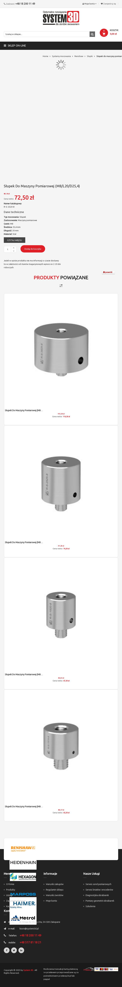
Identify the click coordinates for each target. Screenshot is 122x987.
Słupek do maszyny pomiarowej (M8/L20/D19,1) (28, 674)
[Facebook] (7, 950)
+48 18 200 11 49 (25, 3)
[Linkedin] (21, 950)
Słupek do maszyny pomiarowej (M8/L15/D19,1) (28, 806)
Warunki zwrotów (54, 895)
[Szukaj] (92, 34)
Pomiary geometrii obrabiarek (100, 901)
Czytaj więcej (14, 240)
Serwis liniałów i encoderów (99, 889)
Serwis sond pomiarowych (98, 884)
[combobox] (49, 34)
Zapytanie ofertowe (16, 901)
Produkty (10, 889)
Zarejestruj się (109, 4)
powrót (108, 272)
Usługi (9, 895)
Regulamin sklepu (54, 889)
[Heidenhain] (23, 862)
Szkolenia (90, 906)
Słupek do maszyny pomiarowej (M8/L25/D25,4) (28, 542)
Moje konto (51, 901)
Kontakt (10, 906)
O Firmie (10, 884)
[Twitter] (14, 950)
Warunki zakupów (55, 884)
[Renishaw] (23, 849)
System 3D (28, 970)
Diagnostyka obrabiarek (97, 895)
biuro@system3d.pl (29, 928)
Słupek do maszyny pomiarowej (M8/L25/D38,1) (28, 410)
